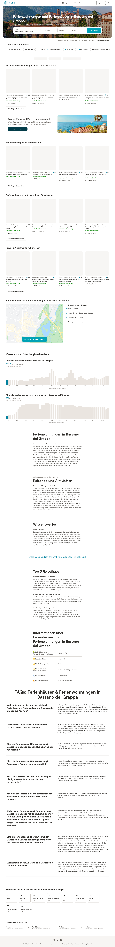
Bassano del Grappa (103, 40)
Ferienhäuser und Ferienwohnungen (66, 40)
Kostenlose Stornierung (100, 49)
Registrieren (101, 3)
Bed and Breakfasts (14, 49)
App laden (68, 3)
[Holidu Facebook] (61, 940)
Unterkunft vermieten (80, 3)
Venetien (84, 40)
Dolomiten (92, 40)
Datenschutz (65, 944)
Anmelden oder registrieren (17, 129)
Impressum (53, 944)
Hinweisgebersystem (87, 944)
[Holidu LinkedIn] (57, 940)
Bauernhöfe (29, 49)
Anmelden (92, 3)
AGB (59, 944)
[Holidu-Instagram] (54, 940)
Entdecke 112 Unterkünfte (34, 339)
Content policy (75, 944)
